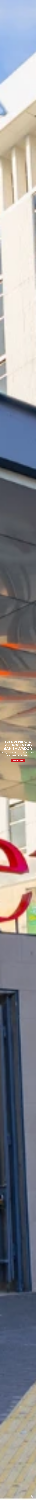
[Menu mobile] (32, 3)
